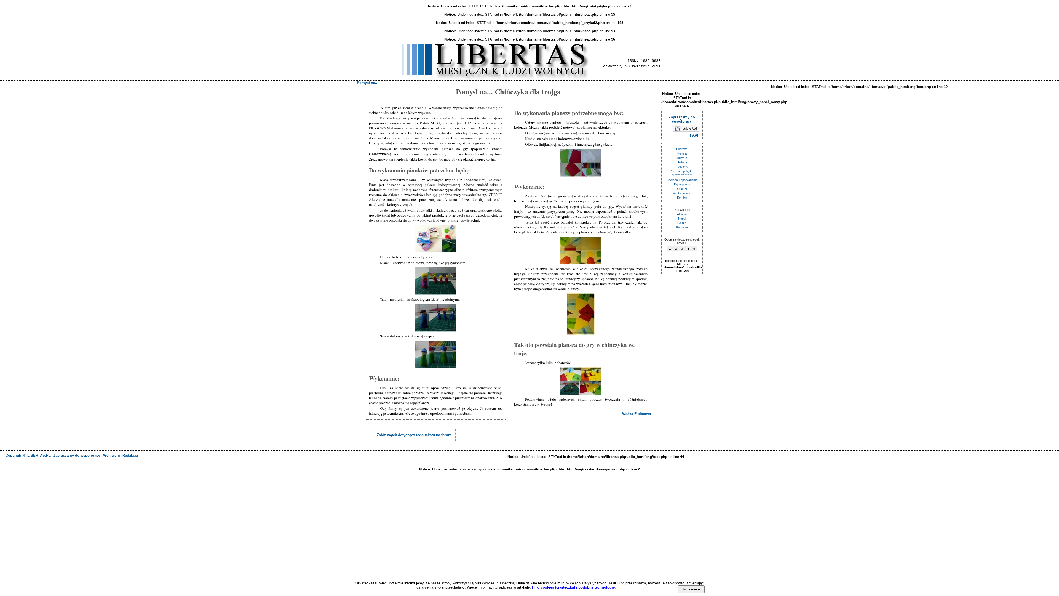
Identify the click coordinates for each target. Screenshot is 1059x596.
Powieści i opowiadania (682, 180)
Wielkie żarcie (682, 193)
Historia (682, 162)
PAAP (695, 135)
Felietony (682, 166)
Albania (682, 214)
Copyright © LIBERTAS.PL (28, 455)
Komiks (682, 197)
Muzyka (681, 157)
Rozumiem (691, 589)
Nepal (682, 218)
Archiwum (111, 455)
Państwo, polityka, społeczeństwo (682, 172)
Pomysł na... (367, 83)
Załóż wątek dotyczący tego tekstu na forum (414, 435)
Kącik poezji (682, 184)
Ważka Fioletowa (636, 414)
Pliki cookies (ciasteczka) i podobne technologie (573, 587)
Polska (681, 223)
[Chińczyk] (436, 252)
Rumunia (682, 227)
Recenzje (682, 188)
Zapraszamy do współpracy (682, 119)
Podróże (682, 149)
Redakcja (130, 455)
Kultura (682, 153)
